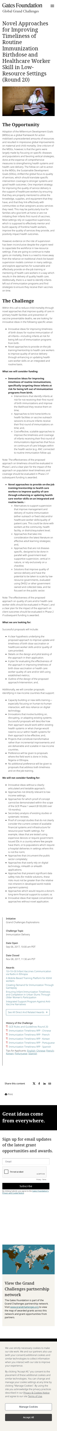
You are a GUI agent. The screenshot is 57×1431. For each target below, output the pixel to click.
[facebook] (39, 1083)
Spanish (32, 1053)
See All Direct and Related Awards (26, 1012)
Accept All (28, 1417)
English (31, 1050)
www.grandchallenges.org (24, 1307)
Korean (10, 1053)
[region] (28, 1386)
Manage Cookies (28, 1406)
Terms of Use (35, 1396)
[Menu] (52, 6)
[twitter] (34, 1083)
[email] (49, 1083)
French (50, 1050)
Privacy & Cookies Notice (36, 1392)
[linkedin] (44, 1083)
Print (10, 1094)
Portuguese (21, 1053)
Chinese (40, 1050)
